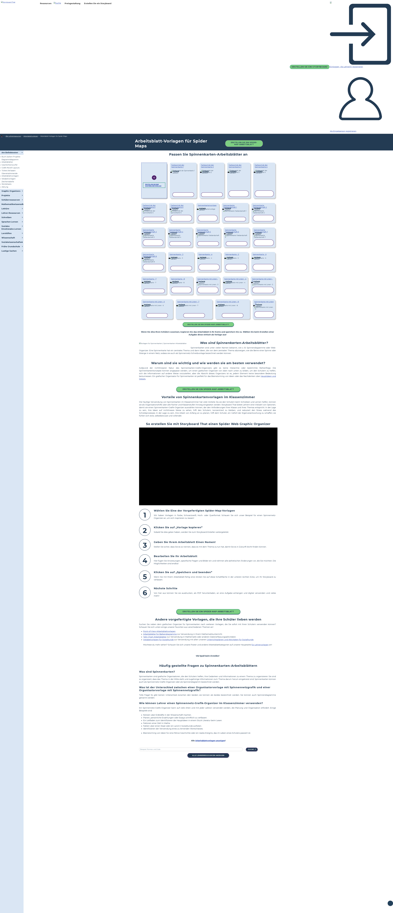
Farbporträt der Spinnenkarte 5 (149, 206)
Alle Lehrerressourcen (13, 136)
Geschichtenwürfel (9, 165)
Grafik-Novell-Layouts (10, 168)
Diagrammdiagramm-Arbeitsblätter (10, 161)
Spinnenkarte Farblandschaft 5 (204, 231)
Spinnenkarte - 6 (259, 254)
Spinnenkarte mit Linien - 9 (264, 303)
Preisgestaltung (72, 3)
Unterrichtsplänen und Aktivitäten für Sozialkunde (230, 640)
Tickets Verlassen (9, 171)
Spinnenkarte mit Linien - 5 (262, 280)
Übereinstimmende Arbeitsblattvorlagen (10, 175)
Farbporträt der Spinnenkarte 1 (177, 166)
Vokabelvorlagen (9, 179)
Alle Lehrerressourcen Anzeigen (208, 755)
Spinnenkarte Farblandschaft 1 (230, 206)
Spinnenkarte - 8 (178, 279)
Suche (251, 749)
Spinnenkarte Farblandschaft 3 (150, 231)
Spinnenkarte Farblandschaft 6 (232, 231)
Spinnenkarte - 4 (205, 254)
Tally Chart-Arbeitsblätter (155, 637)
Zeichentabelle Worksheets (8, 183)
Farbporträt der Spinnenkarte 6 (177, 206)
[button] (58, 3)
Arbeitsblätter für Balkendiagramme (160, 634)
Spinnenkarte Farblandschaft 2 (260, 206)
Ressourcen (45, 3)
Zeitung (5, 187)
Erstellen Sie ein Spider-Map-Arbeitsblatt (244, 143)
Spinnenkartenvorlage (207, 205)
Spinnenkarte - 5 (232, 254)
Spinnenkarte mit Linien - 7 (188, 302)
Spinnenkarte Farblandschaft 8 (150, 255)
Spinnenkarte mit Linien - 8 (228, 302)
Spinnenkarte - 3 (176, 254)
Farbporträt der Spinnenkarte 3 (235, 166)
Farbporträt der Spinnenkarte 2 (207, 166)
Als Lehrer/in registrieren (351, 67)
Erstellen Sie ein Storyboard (97, 3)
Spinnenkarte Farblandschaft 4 (176, 231)
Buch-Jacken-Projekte (11, 157)
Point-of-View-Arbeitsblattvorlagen (159, 631)
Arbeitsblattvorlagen (30, 136)
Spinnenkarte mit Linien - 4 (235, 279)
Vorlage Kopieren (182, 169)
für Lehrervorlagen (260, 645)
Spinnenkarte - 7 (149, 279)
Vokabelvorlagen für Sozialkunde (158, 640)
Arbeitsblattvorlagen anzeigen (210, 741)
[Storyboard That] (8, 2)
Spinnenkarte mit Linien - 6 (154, 302)
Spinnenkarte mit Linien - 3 (207, 280)
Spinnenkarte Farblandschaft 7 (261, 231)
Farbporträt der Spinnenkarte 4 (261, 166)
